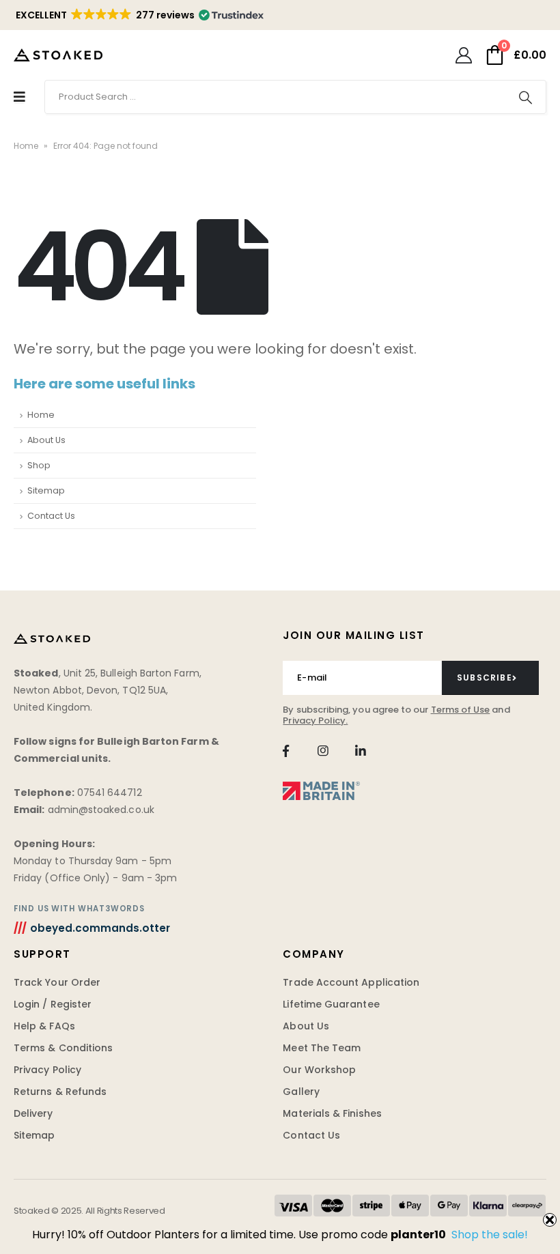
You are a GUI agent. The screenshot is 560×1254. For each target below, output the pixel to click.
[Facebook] (286, 751)
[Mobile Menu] (19, 97)
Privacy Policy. (315, 720)
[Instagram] (323, 751)
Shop (39, 465)
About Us (46, 440)
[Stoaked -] (58, 54)
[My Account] (463, 55)
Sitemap (46, 490)
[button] (139, 15)
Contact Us (51, 516)
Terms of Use (460, 709)
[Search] (525, 97)
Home (26, 146)
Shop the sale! (489, 1234)
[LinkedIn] (360, 751)
